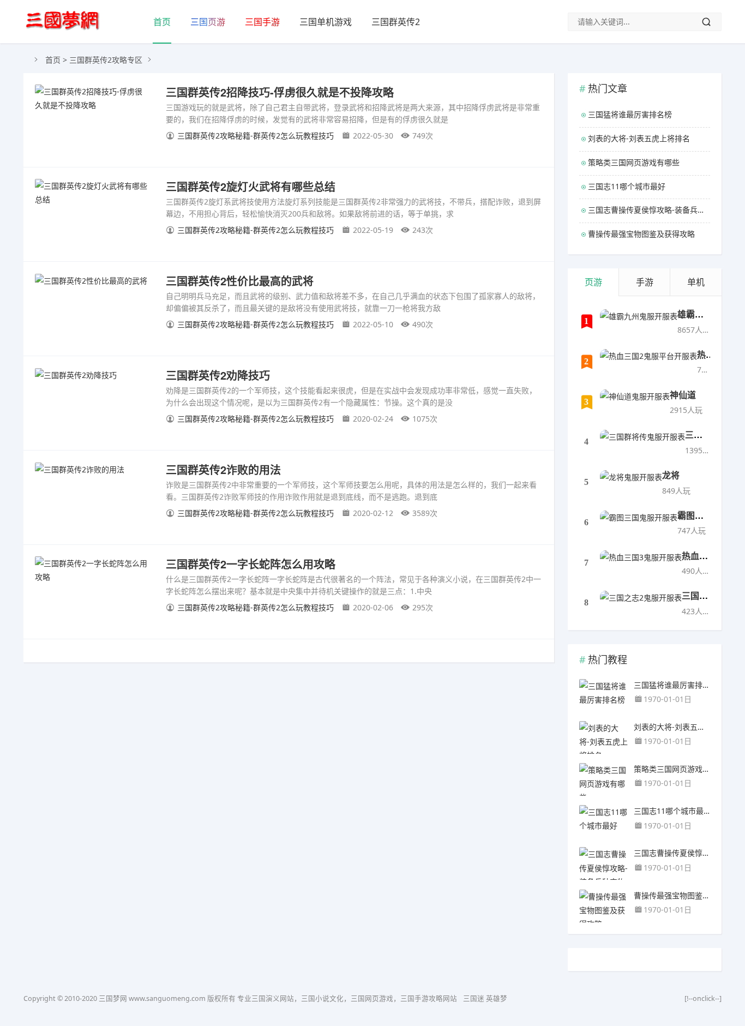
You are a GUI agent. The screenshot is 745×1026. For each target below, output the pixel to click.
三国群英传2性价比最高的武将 (240, 281)
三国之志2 (702, 595)
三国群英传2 (395, 22)
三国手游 (262, 21)
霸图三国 (694, 515)
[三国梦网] (62, 20)
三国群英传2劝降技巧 (218, 375)
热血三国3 (702, 555)
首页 (162, 22)
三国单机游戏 (325, 22)
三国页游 (207, 22)
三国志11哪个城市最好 (626, 186)
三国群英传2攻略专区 (105, 60)
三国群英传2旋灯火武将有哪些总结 (250, 186)
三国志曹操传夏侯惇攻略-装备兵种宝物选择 (649, 210)
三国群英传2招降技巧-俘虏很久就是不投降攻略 (280, 92)
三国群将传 (707, 434)
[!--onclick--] (703, 998)
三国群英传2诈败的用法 (223, 469)
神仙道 (683, 394)
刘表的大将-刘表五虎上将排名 (639, 138)
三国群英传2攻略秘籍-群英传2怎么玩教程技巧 (255, 135)
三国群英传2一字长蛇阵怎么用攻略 (250, 564)
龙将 (671, 475)
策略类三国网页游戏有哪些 (634, 162)
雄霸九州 (694, 314)
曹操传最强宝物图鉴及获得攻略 (641, 234)
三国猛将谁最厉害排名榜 (630, 114)
